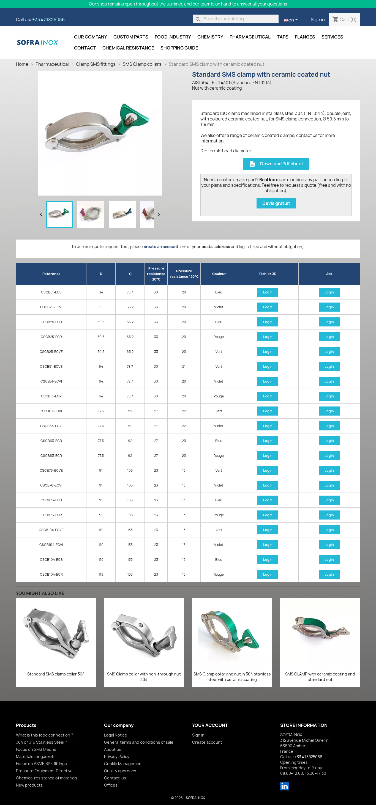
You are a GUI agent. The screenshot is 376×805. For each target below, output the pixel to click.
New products (29, 785)
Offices (111, 785)
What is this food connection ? (44, 735)
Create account (207, 742)
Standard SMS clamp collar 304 (56, 674)
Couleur (219, 273)
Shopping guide (179, 48)
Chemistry (210, 37)
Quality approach (120, 770)
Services (332, 37)
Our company (90, 37)
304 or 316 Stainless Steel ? (41, 742)
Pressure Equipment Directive (44, 770)
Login (268, 292)
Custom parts (130, 37)
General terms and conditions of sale (138, 742)
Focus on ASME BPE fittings (41, 763)
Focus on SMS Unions (36, 749)
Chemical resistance (128, 48)
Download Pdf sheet (276, 164)
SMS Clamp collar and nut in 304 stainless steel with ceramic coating (232, 676)
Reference (51, 273)
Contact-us (115, 778)
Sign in (318, 20)
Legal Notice (115, 735)
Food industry (173, 37)
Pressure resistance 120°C (184, 274)
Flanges (305, 37)
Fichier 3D (268, 273)
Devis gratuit (276, 203)
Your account (210, 725)
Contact (85, 48)
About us (112, 749)
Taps (282, 37)
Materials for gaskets (36, 756)
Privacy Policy (116, 756)
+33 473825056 (48, 20)
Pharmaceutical (250, 37)
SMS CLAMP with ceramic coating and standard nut (320, 676)
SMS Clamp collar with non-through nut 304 (144, 676)
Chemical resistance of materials (46, 778)
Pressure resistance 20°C (156, 274)
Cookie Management (123, 763)
